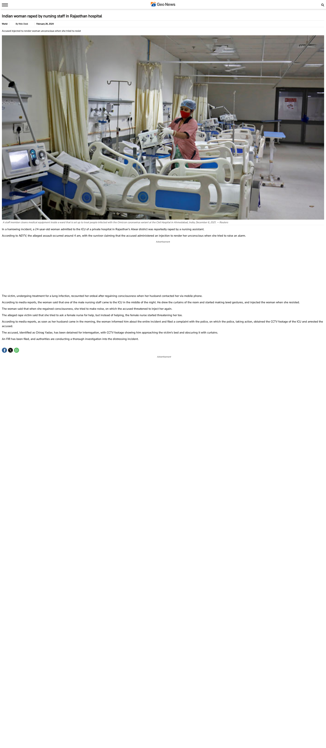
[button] (4, 350)
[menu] (4, 4)
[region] (163, 267)
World (5, 23)
